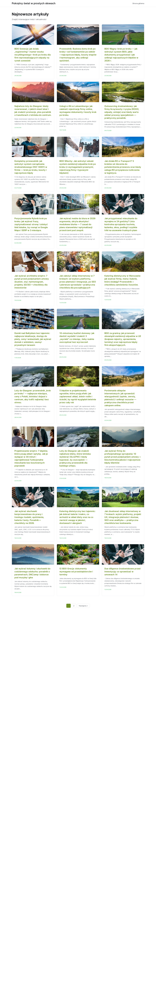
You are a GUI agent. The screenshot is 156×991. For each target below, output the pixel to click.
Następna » (83, 606)
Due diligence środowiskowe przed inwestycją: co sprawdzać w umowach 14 (122, 571)
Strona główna (138, 3)
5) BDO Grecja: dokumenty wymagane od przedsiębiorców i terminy (76, 571)
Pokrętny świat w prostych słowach (34, 3)
